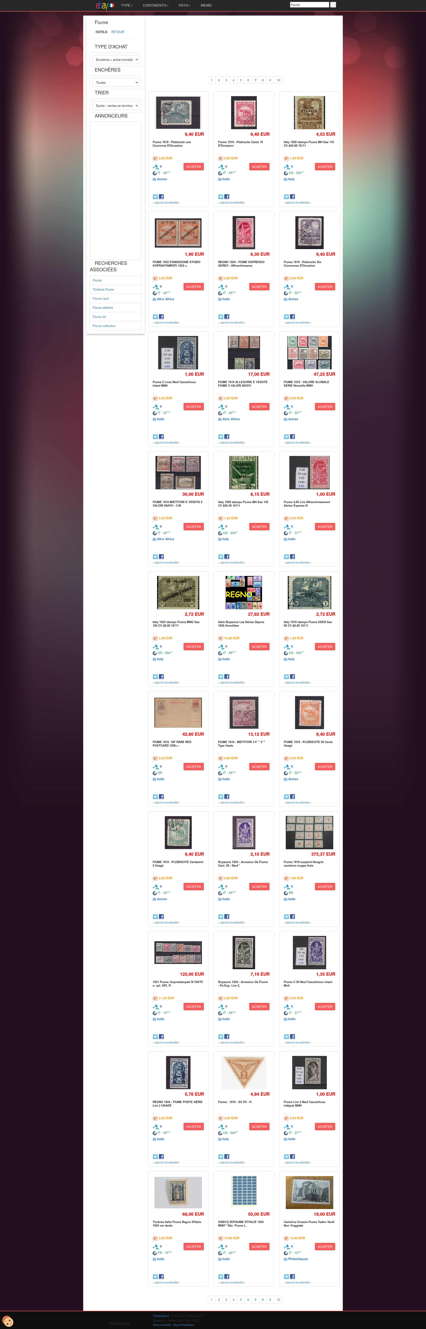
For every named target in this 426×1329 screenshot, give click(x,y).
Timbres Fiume (103, 289)
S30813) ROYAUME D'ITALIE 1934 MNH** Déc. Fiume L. (241, 1223)
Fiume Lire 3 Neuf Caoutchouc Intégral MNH (304, 1103)
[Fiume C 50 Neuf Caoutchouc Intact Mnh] (309, 952)
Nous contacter (162, 1325)
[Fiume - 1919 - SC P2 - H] (244, 1073)
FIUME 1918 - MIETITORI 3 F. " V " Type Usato (241, 743)
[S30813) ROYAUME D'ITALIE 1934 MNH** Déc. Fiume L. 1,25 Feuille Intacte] (244, 1192)
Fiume (97, 280)
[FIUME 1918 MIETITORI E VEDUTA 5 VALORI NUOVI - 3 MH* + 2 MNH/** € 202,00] (178, 472)
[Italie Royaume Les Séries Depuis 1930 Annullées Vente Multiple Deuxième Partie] (244, 592)
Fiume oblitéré (103, 307)
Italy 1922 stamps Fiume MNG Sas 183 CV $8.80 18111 (176, 624)
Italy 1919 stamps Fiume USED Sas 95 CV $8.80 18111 (308, 624)
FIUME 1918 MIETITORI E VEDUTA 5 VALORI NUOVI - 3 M (177, 504)
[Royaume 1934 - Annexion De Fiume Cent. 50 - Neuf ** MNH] (244, 832)
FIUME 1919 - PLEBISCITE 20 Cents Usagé (308, 743)
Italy (291, 179)
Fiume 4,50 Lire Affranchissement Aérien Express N (307, 504)
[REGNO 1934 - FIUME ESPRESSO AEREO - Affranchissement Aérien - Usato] (244, 232)
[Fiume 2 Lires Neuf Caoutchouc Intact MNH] (178, 352)
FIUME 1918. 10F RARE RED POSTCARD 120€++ (172, 743)
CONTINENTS (154, 5)
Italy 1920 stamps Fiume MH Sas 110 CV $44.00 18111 (309, 144)
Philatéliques (298, 1259)
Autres (162, 179)
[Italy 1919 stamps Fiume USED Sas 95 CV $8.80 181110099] (309, 592)
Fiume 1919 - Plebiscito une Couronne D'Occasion (172, 144)
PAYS (183, 5)
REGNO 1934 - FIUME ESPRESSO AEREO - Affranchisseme (241, 264)
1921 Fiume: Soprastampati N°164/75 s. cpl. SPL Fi (178, 983)
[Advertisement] (116, 190)
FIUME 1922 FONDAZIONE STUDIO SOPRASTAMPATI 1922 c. (176, 264)
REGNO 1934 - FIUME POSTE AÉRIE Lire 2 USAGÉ (178, 1103)
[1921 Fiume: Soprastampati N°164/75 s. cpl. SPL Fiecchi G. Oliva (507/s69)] (178, 952)
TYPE (125, 5)
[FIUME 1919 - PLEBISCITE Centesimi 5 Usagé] (178, 832)
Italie (226, 179)
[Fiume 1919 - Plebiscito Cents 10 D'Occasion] (244, 112)
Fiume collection (104, 326)
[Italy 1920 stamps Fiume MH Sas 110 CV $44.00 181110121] (309, 112)
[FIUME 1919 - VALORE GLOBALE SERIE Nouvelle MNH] (309, 352)
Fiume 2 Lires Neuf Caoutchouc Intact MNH (174, 384)
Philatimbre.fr (161, 1316)
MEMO (206, 5)
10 (278, 80)
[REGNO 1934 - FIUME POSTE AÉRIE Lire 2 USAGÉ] (178, 1072)
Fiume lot (99, 316)
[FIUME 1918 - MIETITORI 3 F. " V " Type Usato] (244, 712)
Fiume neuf (101, 298)
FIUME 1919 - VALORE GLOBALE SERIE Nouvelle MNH (306, 384)
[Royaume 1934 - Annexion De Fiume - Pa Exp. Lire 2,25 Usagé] (244, 952)
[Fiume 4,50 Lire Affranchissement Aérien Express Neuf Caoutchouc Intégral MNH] (309, 472)
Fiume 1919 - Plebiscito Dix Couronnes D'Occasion (302, 264)
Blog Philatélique (184, 1325)
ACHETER (193, 166)
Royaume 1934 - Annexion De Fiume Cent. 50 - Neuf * (243, 863)
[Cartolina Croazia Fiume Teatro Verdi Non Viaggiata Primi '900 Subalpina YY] (309, 1192)
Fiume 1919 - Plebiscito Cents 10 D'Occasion (240, 144)
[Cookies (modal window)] (8, 1321)
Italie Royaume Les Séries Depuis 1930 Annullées (241, 624)
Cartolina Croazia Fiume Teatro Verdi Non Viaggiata (309, 1223)
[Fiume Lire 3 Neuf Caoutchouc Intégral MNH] (309, 1072)
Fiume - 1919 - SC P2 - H (234, 1102)
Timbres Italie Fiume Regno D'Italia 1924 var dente (177, 1223)
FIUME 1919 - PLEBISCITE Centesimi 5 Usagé (178, 863)
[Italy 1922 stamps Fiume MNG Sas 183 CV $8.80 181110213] (178, 592)
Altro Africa (165, 299)
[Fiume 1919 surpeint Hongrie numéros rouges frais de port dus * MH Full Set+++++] (309, 833)
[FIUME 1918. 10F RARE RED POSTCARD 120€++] (178, 712)
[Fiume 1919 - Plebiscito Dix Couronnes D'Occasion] (309, 232)
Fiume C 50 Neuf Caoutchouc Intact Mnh (308, 983)
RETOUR (117, 32)
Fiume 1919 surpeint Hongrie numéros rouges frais (303, 863)
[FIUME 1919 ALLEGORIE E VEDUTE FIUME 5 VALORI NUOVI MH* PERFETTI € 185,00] (244, 352)
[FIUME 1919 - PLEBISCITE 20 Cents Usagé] (309, 712)
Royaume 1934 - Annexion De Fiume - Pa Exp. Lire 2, (243, 983)
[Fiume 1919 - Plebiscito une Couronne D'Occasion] (178, 113)
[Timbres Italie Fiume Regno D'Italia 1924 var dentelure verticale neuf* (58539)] (178, 1193)
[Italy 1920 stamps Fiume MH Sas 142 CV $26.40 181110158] (244, 472)
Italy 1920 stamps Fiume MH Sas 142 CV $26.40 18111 (243, 504)
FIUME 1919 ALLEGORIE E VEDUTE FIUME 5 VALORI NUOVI (243, 384)
